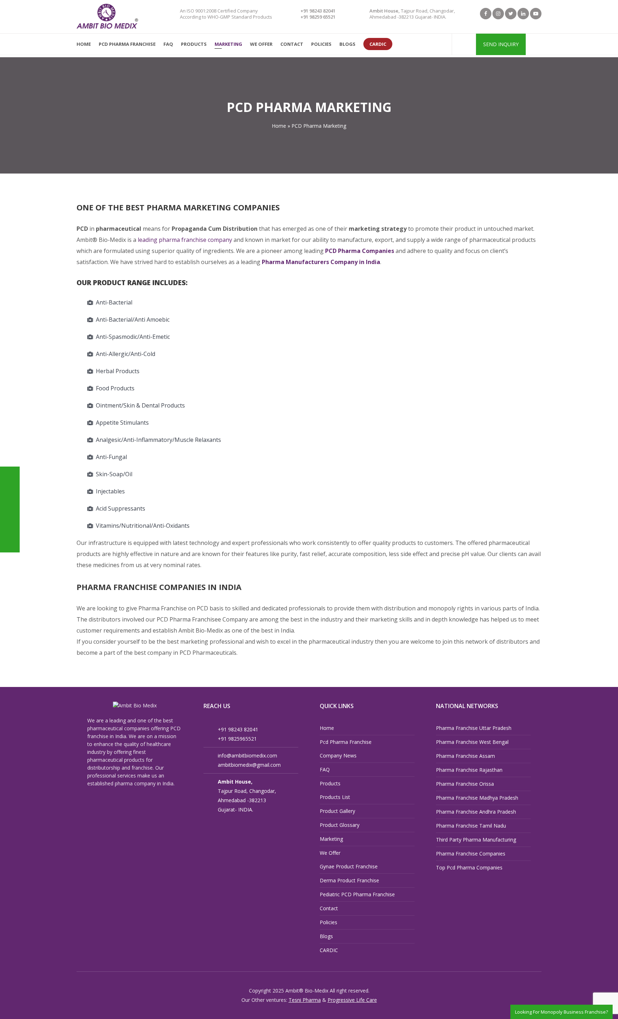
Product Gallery (337, 811)
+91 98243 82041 (317, 11)
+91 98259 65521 (317, 17)
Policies (328, 922)
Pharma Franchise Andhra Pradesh (476, 811)
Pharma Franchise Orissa (465, 783)
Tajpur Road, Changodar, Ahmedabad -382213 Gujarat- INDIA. (412, 14)
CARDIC (329, 950)
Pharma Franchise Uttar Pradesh (473, 728)
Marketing (331, 838)
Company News (338, 755)
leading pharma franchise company (185, 240)
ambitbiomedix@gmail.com (249, 764)
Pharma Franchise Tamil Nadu (471, 825)
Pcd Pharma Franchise (346, 741)
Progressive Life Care (352, 999)
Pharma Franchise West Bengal (472, 741)
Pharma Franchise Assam (465, 755)
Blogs (326, 936)
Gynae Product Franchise (349, 866)
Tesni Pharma (305, 999)
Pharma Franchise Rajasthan (469, 769)
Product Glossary (339, 824)
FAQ (325, 769)
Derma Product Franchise (349, 880)
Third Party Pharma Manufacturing (476, 839)
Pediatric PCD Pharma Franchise (357, 894)
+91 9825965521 (237, 738)
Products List (335, 797)
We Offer (330, 852)
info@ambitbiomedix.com (247, 755)
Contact (329, 908)
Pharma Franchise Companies (470, 853)
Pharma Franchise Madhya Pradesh (477, 797)
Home (327, 728)
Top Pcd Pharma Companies (469, 867)
